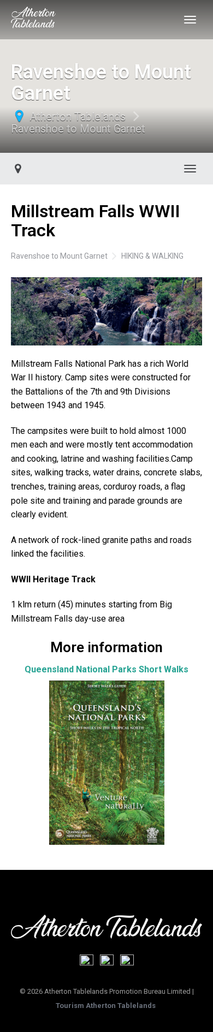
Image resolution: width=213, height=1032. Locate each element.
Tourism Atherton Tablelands (106, 1005)
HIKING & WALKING (152, 256)
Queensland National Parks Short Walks (106, 669)
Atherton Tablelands (77, 116)
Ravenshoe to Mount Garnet (78, 128)
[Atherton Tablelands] (33, 19)
